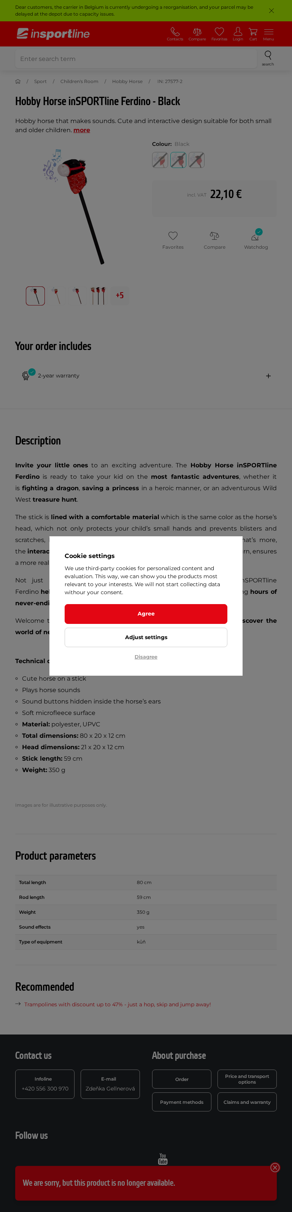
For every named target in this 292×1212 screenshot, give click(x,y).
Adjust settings (146, 637)
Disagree (146, 657)
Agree (146, 613)
